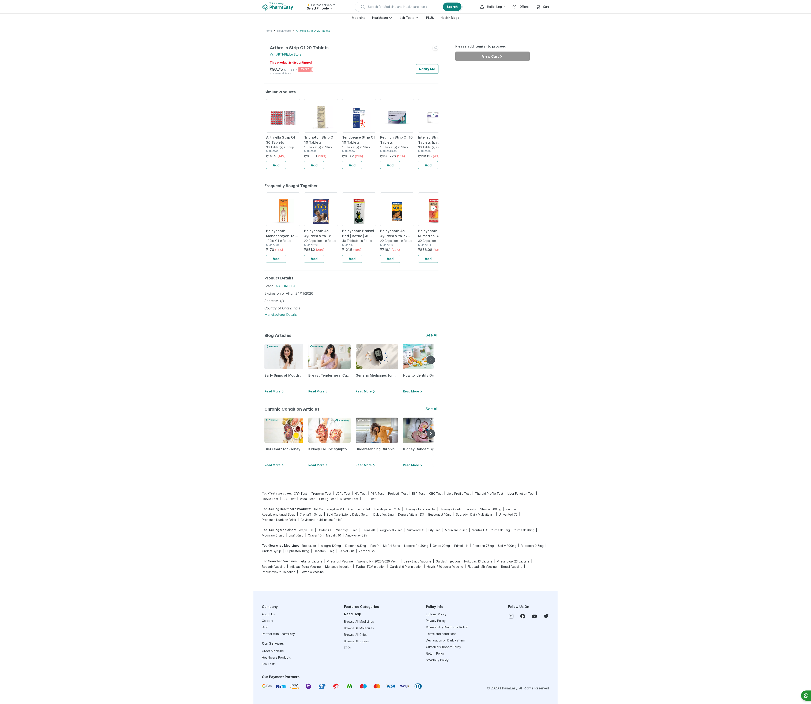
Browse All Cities (355, 634)
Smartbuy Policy (437, 660)
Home (268, 30)
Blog (265, 627)
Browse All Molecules (359, 628)
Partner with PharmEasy (278, 634)
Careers (267, 620)
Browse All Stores (356, 641)
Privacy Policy (436, 620)
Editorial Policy (436, 614)
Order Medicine (273, 651)
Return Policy (435, 653)
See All (432, 335)
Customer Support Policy (443, 647)
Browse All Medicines (359, 621)
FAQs (347, 648)
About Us (268, 614)
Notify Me (427, 69)
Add (276, 165)
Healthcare (380, 17)
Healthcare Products (276, 657)
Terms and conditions (441, 634)
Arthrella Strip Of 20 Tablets (313, 30)
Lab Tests (407, 17)
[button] (409, 7)
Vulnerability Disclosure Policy (447, 627)
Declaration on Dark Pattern (445, 640)
